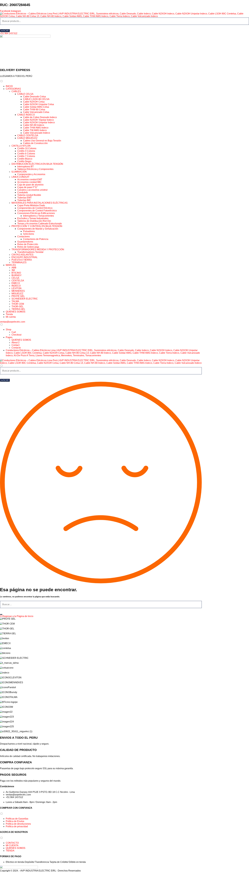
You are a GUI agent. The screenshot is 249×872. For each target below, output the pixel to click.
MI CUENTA (12, 845)
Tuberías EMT (24, 197)
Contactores (23, 236)
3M (13, 270)
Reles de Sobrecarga (28, 247)
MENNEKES (18, 291)
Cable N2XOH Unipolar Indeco (39, 122)
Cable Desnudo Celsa (34, 96)
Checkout (16, 334)
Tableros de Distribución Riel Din (34, 221)
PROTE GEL (18, 296)
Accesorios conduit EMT (29, 179)
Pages (9, 337)
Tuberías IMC (24, 200)
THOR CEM (18, 304)
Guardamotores (25, 241)
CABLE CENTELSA (27, 135)
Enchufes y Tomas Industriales (32, 218)
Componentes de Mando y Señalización (37, 229)
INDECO (16, 286)
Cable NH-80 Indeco (33, 125)
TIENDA (10, 850)
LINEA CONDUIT (20, 177)
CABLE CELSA (25, 94)
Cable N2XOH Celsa (34, 102)
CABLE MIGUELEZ (27, 138)
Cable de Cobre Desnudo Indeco (40, 117)
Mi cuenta (11, 317)
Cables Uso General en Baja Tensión (42, 140)
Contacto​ (16, 347)
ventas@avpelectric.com (12, 322)
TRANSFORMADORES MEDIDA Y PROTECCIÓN (38, 249)
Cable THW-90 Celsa (34, 109)
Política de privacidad (17, 826)
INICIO (9, 86)
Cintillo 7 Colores (26, 156)
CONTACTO (12, 843)
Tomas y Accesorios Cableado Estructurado (39, 223)
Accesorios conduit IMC (29, 182)
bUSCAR (5, 31)
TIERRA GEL (18, 309)
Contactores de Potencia (35, 239)
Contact (15, 345)
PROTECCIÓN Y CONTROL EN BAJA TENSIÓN (37, 226)
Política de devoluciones (18, 824)
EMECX (16, 283)
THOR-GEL (17, 306)
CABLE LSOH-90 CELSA (36, 99)
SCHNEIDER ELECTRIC (25, 298)
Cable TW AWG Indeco (35, 130)
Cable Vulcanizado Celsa (36, 112)
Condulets (22, 192)
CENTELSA (18, 280)
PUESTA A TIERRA (22, 260)
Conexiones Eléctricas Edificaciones (36, 213)
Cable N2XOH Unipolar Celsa (38, 104)
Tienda (9, 314)
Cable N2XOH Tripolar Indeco (38, 120)
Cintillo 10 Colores (26, 148)
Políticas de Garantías (17, 818)
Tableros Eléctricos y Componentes (35, 169)
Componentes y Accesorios (31, 174)
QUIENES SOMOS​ (15, 311)
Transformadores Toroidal (30, 252)
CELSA (15, 278)
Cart (14, 332)
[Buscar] (1, 614)
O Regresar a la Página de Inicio (16, 616)
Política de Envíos (15, 821)
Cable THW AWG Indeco (35, 127)
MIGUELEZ (17, 293)
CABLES (16, 91)
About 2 (15, 342)
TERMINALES (19, 262)
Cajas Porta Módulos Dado (31, 205)
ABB (14, 267)
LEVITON (16, 288)
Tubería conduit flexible (29, 195)
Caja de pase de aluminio (30, 184)
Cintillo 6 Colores (26, 153)
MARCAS (11, 265)
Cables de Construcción (35, 143)
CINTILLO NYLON (21, 146)
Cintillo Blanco (24, 159)
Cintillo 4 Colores (26, 151)
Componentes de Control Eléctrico (34, 208)
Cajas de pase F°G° (27, 187)
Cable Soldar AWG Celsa (36, 107)
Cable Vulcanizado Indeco (36, 133)
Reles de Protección (27, 244)
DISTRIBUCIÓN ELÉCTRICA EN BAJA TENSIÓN (37, 164)
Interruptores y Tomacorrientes (38, 216)
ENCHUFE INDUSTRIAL (25, 257)
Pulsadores (29, 231)
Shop (8, 329)
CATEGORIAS (13, 89)
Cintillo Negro (24, 161)
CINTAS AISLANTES (22, 254)
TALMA (15, 301)
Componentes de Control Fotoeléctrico (37, 210)
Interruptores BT (25, 166)
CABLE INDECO (26, 114)
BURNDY (17, 275)
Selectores (28, 234)
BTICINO (16, 273)
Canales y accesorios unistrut (32, 190)
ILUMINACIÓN (19, 171)
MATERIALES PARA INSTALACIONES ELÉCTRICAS (40, 203)
